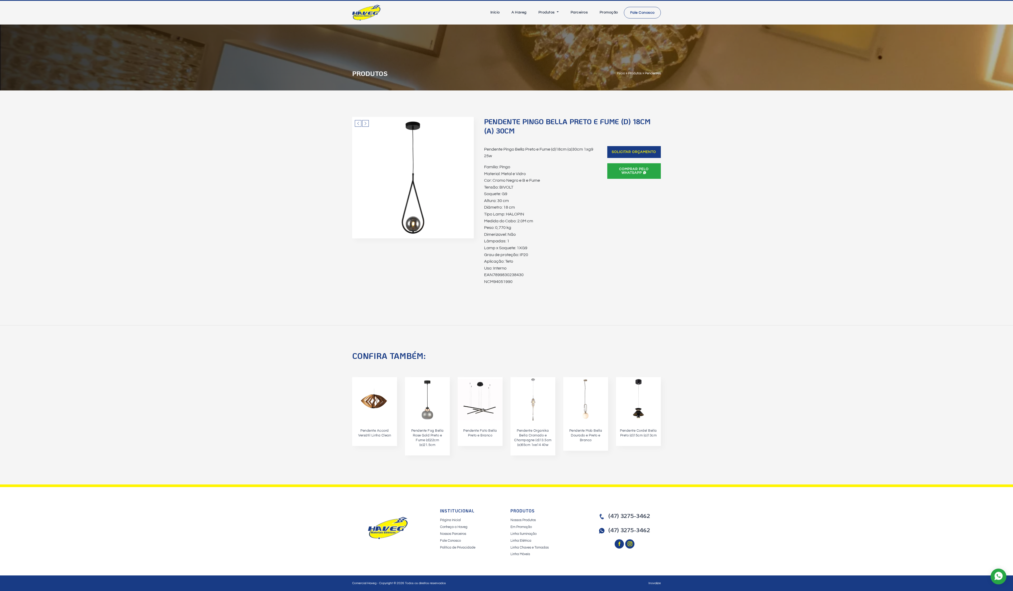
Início (495, 12)
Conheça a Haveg (453, 527)
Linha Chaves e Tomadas (529, 547)
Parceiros (579, 12)
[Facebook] (620, 544)
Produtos (547, 12)
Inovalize (654, 583)
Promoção (609, 12)
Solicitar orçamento (634, 152)
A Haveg (519, 12)
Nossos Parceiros (453, 534)
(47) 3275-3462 (629, 515)
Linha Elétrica (520, 540)
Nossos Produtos (523, 520)
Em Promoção (521, 527)
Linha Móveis (520, 554)
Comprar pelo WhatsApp (634, 171)
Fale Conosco (642, 13)
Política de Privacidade (457, 547)
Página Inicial (450, 520)
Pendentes (653, 73)
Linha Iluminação (523, 534)
